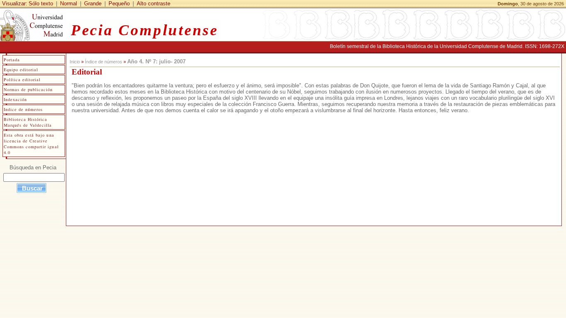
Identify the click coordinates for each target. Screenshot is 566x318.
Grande (93, 3)
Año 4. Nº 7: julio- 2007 (156, 61)
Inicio (75, 61)
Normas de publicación (28, 89)
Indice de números (23, 109)
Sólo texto (41, 3)
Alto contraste (153, 3)
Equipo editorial (21, 69)
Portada (12, 60)
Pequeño (119, 3)
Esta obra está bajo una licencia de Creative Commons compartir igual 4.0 (31, 143)
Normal (68, 3)
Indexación (15, 99)
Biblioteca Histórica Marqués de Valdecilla (28, 122)
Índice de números (103, 61)
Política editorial (22, 79)
